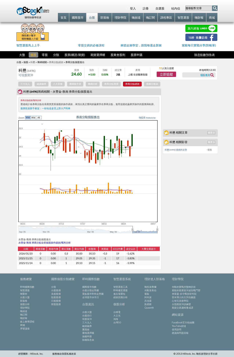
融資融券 (87, 325)
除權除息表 (88, 339)
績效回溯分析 (120, 297)
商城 (22, 325)
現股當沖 (87, 319)
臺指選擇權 (88, 332)
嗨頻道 (23, 311)
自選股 (160, 8)
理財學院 (25, 307)
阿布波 (148, 297)
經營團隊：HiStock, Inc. (30, 353)
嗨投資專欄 (150, 286)
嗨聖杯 (23, 293)
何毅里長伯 (150, 290)
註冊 (146, 8)
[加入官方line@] (201, 31)
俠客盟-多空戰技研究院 (184, 293)
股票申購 (136, 54)
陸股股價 (56, 297)
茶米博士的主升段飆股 (184, 297)
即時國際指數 (27, 286)
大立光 (116, 315)
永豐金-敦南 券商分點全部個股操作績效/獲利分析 (44, 242)
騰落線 (85, 329)
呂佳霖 (148, 300)
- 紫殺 (209, 149)
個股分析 (25, 304)
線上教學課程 (27, 321)
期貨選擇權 (97, 54)
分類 (56, 54)
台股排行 (87, 315)
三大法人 (87, 322)
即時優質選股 (120, 290)
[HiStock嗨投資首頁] (32, 14)
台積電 (116, 312)
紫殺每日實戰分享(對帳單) (199, 45)
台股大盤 (25, 297)
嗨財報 (23, 318)
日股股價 (56, 300)
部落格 (23, 300)
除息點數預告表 (204, 54)
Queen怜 (149, 307)
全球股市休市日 (90, 297)
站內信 (175, 8)
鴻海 (115, 319)
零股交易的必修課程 (91, 45)
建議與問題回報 (180, 332)
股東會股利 (118, 54)
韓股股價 (56, 304)
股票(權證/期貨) (75, 54)
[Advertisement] (117, 33)
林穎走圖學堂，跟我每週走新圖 (141, 45)
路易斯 (148, 304)
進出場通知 (119, 293)
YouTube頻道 (179, 325)
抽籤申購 (87, 336)
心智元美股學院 (180, 300)
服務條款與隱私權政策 (64, 353)
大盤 (22, 54)
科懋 (32, 62)
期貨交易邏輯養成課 (182, 307)
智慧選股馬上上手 (28, 45)
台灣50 (117, 322)
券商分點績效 (56, 62)
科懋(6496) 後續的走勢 (176, 149)
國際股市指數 (89, 286)
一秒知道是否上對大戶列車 (56, 108)
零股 (45, 54)
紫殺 (146, 293)
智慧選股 (25, 290)
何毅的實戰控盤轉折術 (184, 286)
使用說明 (176, 329)
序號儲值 (25, 328)
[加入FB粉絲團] (201, 39)
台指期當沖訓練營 (181, 304)
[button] (166, 74)
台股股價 (56, 290)
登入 (133, 8)
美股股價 (56, 293)
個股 (33, 54)
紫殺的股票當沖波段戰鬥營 (186, 290)
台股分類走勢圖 (90, 290)
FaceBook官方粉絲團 (183, 322)
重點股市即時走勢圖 (93, 293)
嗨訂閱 (23, 314)
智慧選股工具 (120, 286)
